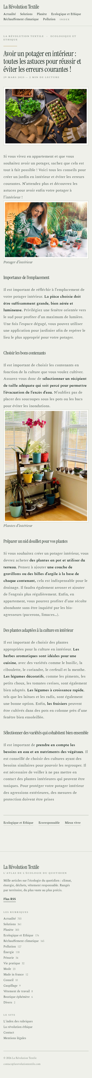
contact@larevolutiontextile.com (21, 1064)
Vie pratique (13, 963)
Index (65, 19)
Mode (9, 969)
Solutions (26, 14)
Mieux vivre (73, 823)
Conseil (10, 980)
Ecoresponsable (49, 823)
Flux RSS (9, 899)
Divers (9, 1002)
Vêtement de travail (18, 991)
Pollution (49, 19)
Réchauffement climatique (21, 19)
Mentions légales (14, 1038)
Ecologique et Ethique (66, 14)
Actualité (9, 14)
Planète (42, 14)
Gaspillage (12, 986)
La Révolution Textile (23, 36)
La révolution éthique (18, 1027)
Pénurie (10, 958)
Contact (8, 1032)
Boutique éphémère (18, 997)
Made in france (15, 974)
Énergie (11, 952)
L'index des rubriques (18, 1021)
